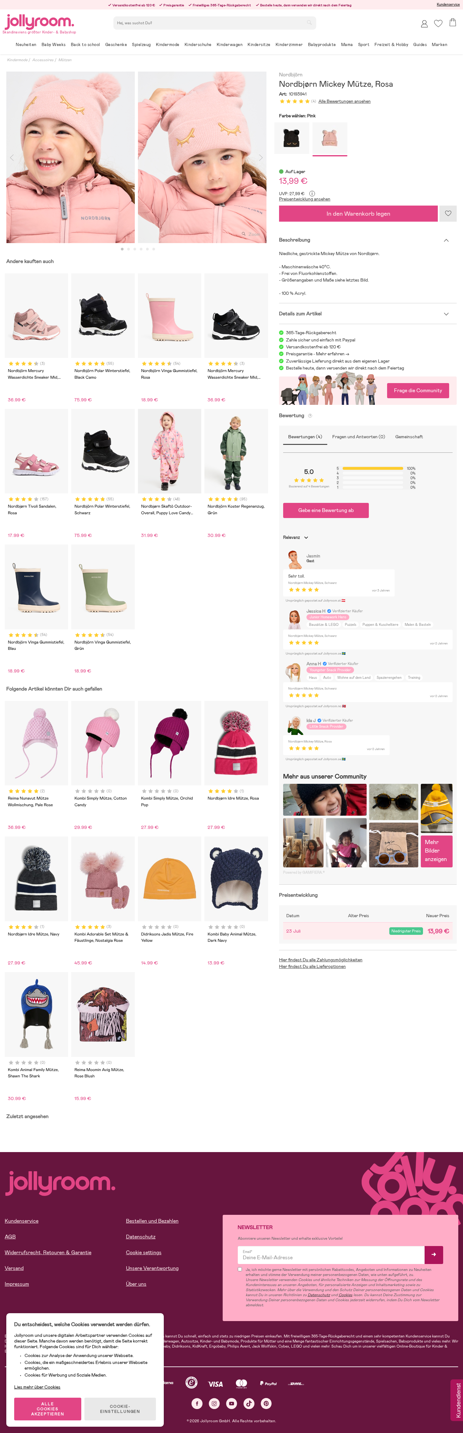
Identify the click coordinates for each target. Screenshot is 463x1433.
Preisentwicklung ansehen (304, 199)
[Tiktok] (248, 1403)
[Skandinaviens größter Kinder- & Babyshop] (39, 21)
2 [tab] (128, 249)
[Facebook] (197, 1403)
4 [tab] (141, 249)
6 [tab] (154, 249)
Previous (11, 157)
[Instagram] (214, 1403)
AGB (10, 1236)
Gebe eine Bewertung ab (326, 510)
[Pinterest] (266, 1403)
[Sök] (309, 22)
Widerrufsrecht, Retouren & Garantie (48, 1252)
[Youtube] (231, 1403)
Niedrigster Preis (406, 931)
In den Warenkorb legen (358, 214)
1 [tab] (122, 249)
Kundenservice (448, 4)
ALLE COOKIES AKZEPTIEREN (47, 1409)
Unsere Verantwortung (152, 1268)
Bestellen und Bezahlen (152, 1221)
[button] (438, 23)
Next (261, 157)
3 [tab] (135, 249)
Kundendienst (458, 1400)
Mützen (64, 59)
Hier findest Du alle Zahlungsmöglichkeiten (321, 960)
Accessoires (43, 59)
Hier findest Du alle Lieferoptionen (312, 966)
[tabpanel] (70, 157)
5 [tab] (147, 249)
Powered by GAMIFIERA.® (304, 872)
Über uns (136, 1284)
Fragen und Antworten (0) (358, 437)
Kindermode (17, 59)
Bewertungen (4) (305, 437)
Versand (14, 1268)
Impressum (17, 1284)
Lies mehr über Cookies (37, 1387)
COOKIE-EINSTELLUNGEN (120, 1409)
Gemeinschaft (409, 437)
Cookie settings (144, 1252)
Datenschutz (141, 1236)
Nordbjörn (291, 75)
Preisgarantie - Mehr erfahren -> (317, 354)
